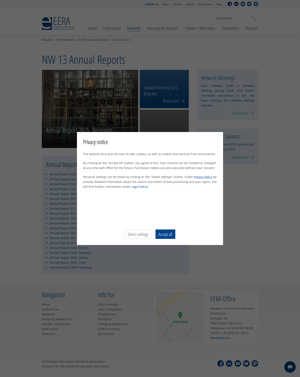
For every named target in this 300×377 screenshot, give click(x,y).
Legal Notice (139, 187)
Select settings (138, 234)
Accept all (165, 234)
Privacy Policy (203, 177)
